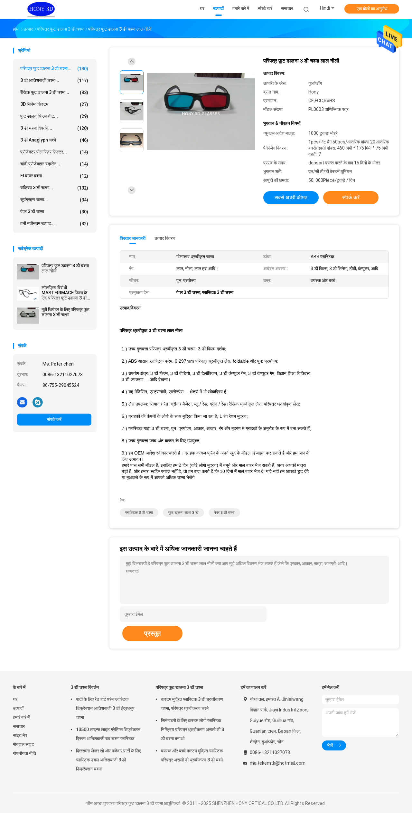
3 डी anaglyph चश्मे (54, 140)
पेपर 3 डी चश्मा (54, 211)
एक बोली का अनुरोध (372, 8)
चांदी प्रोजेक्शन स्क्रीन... (54, 164)
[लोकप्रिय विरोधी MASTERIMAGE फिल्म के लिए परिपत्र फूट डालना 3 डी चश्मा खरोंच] (28, 294)
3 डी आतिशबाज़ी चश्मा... (54, 80)
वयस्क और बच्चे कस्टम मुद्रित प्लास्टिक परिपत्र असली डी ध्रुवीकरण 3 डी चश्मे (192, 755)
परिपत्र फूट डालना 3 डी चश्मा (179, 687)
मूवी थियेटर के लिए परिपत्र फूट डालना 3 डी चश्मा (65, 312)
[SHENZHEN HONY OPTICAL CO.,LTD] (41, 9)
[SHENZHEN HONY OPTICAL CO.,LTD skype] (38, 402)
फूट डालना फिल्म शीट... (54, 116)
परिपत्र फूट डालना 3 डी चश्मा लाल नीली (65, 268)
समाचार (19, 726)
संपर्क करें (54, 419)
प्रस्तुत (152, 633)
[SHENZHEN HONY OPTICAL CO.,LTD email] (22, 402)
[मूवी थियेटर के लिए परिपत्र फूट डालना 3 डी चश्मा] (28, 316)
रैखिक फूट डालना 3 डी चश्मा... (54, 92)
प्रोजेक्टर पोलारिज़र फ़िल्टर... (54, 152)
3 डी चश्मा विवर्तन (85, 687)
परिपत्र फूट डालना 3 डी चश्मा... (54, 68)
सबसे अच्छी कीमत (291, 197)
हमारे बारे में (21, 717)
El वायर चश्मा (54, 176)
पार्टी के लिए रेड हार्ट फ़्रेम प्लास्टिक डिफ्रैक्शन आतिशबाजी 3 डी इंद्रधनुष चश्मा (105, 708)
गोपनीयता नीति (24, 753)
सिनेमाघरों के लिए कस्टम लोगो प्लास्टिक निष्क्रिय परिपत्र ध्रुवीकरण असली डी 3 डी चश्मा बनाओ (192, 729)
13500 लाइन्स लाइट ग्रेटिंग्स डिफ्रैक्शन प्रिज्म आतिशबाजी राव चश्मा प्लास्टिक (108, 734)
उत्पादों (18, 708)
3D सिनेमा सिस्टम (54, 104)
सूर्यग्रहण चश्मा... (54, 199)
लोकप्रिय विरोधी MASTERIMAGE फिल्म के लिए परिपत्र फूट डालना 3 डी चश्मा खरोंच (64, 292)
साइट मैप (20, 735)
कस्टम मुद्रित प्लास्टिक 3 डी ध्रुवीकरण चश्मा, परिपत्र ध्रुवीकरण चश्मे (192, 704)
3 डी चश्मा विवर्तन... (54, 128)
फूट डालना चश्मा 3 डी (183, 512)
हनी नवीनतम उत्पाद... (54, 223)
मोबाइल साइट (23, 744)
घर (15, 699)
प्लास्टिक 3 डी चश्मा (139, 512)
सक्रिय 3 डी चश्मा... (54, 188)
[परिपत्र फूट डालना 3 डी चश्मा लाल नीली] (28, 272)
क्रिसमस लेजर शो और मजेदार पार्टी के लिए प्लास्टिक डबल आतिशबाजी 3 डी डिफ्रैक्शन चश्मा (108, 759)
